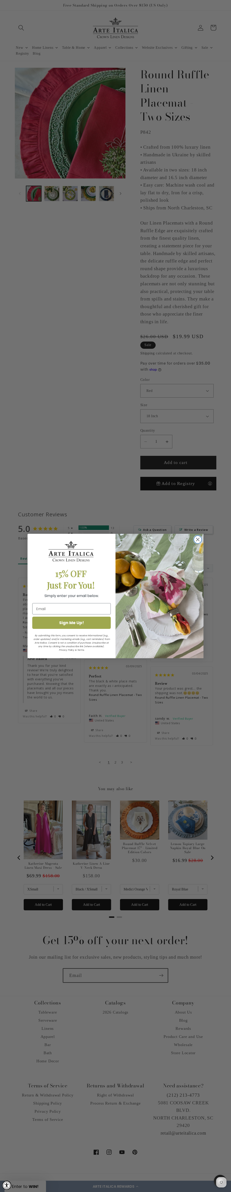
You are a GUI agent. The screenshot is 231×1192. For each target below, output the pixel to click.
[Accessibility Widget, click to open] (6, 1185)
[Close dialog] (198, 539)
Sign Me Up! (71, 622)
